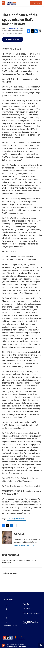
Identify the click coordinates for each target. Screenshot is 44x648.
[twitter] (6, 622)
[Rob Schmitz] (7, 537)
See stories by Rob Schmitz (25, 545)
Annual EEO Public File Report (30, 623)
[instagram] (6, 605)
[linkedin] (6, 618)
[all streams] (41, 645)
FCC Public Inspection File (31, 613)
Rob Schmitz (13, 28)
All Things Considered (16, 518)
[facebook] (6, 609)
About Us (26, 604)
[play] (3, 645)
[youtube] (6, 614)
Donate (37, 3)
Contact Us (26, 609)
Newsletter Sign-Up (10, 625)
